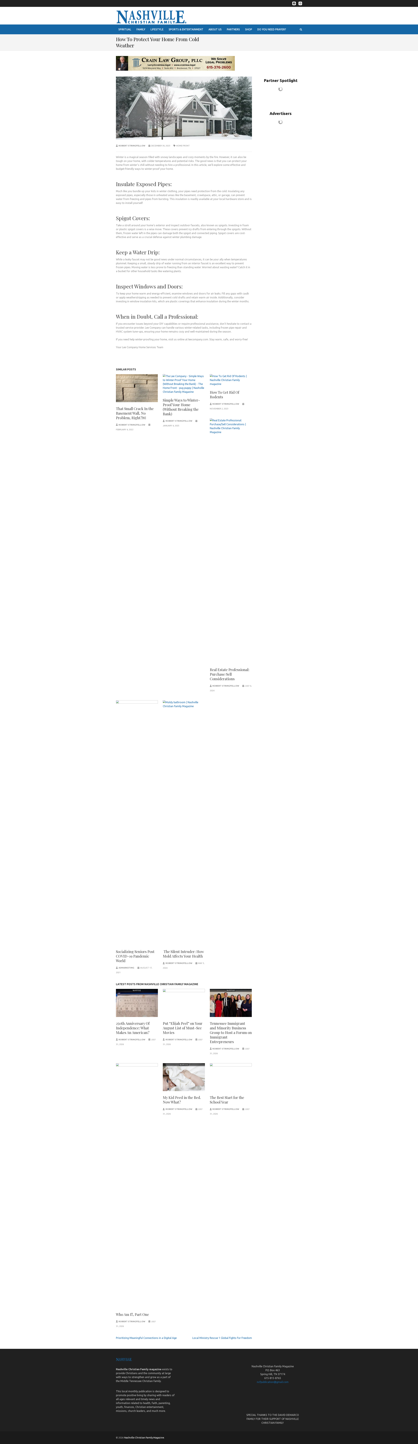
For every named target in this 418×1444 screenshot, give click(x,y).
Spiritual (124, 29)
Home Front (183, 145)
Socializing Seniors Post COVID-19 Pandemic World (135, 956)
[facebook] (294, 3)
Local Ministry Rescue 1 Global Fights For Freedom (222, 1337)
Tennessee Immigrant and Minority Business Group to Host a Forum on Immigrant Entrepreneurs (231, 1032)
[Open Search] (301, 30)
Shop (248, 29)
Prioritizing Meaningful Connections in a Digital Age (147, 1337)
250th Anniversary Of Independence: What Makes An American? (133, 1028)
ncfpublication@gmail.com (273, 1382)
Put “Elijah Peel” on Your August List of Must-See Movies (182, 1028)
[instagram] (300, 3)
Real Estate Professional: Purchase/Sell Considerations (229, 674)
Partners (233, 29)
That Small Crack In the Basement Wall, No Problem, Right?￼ (135, 413)
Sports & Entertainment (186, 29)
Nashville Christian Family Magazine (144, 1437)
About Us (215, 29)
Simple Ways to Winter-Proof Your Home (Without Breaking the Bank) (181, 407)
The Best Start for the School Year (227, 1099)
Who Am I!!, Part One (132, 1314)
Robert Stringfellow (132, 145)
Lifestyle (157, 29)
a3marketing (126, 968)
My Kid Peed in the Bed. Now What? (182, 1099)
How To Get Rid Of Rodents (224, 394)
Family (141, 29)
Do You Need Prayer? (271, 29)
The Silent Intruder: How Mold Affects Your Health (183, 954)
